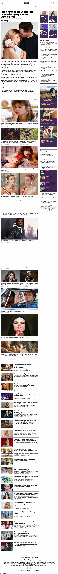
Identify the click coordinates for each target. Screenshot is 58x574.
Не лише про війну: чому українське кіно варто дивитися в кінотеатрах (26, 477)
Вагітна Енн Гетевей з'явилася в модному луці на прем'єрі (53, 33)
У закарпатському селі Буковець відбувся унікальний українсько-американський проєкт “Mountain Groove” (47, 102)
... (53, 6)
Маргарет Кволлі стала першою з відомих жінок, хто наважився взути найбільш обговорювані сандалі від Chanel (26, 495)
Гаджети (25, 6)
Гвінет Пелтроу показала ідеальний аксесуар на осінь (24, 431)
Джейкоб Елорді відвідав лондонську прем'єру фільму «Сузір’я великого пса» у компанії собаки (26, 544)
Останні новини (45, 40)
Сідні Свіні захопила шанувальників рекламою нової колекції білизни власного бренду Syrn (24, 385)
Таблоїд (2, 18)
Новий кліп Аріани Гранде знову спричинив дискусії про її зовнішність (25, 440)
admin (21, 370)
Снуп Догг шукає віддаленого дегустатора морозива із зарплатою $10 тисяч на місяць (25, 366)
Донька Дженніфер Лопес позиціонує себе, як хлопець (50, 178)
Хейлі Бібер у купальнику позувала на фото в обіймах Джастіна (25, 468)
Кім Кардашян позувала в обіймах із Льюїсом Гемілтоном (52, 19)
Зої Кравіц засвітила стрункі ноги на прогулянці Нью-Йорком (24, 460)
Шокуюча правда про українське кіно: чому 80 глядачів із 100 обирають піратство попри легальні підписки (25, 422)
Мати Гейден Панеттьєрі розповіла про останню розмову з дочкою (25, 486)
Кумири (46, 6)
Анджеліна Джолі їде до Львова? (23, 374)
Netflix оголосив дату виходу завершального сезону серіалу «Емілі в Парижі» (25, 451)
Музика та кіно (17, 6)
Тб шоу (11, 6)
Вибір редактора (45, 85)
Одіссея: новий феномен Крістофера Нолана (25, 512)
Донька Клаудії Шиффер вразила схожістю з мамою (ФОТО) (24, 532)
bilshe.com (28, 557)
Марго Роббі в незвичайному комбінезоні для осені (26, 403)
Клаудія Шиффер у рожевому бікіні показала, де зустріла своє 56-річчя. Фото (24, 504)
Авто (34, 6)
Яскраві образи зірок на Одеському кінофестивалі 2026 (24, 394)
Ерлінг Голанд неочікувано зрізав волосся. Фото (23, 411)
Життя (43, 6)
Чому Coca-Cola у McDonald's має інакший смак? (47, 141)
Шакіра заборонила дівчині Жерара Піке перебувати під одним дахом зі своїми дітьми (44, 34)
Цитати (50, 6)
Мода (22, 6)
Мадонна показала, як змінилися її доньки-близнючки (24, 522)
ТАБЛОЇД (8, 6)
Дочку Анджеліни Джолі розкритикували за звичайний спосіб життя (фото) (51, 172)
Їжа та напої (37, 6)
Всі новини (3, 6)
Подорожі (30, 6)
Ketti (7, 390)
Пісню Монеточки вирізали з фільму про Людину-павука (47, 121)
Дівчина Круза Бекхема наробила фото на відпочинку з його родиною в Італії (51, 184)
